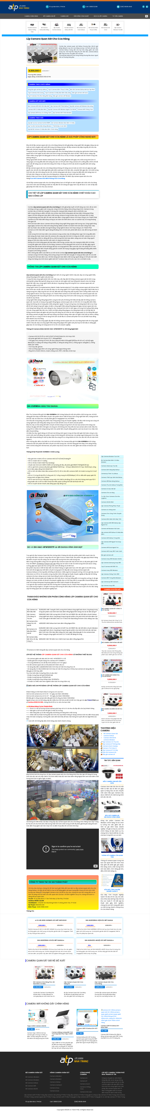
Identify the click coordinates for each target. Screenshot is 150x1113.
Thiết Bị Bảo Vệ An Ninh (59, 126)
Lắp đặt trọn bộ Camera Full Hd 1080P (39, 123)
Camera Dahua (55, 1082)
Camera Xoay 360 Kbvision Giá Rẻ (111, 559)
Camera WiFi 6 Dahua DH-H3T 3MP (86, 1029)
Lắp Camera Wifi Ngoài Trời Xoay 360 (111, 543)
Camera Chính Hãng (32, 16)
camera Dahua (108, 736)
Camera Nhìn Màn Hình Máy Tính (111, 519)
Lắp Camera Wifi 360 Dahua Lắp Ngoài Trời (111, 524)
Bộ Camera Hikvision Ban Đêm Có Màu (63, 123)
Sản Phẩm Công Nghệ (81, 16)
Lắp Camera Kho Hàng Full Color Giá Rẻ (111, 675)
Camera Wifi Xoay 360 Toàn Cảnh (111, 551)
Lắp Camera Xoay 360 (108, 585)
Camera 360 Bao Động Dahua (110, 481)
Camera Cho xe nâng (107, 492)
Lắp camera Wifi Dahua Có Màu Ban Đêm (112, 533)
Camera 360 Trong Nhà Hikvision (111, 578)
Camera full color (86, 1092)
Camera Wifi (64, 16)
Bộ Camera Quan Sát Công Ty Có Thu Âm (112, 609)
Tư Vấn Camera (117, 16)
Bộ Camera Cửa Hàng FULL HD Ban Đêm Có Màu (44, 983)
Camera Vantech (56, 1085)
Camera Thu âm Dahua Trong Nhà (111, 485)
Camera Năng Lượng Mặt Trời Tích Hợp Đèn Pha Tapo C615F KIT (62, 1034)
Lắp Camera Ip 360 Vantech (109, 582)
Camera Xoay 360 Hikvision (109, 570)
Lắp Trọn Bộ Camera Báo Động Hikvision (40, 126)
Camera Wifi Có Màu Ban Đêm (37, 109)
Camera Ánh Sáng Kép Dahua (110, 470)
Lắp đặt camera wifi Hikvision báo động (81, 106)
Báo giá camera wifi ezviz (80, 93)
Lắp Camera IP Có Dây (109, 750)
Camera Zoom (85, 1084)
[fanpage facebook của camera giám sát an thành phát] (143, 6)
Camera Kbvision (55, 1079)
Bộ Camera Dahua (32, 1083)
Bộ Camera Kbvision (32, 1080)
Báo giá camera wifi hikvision (62, 96)
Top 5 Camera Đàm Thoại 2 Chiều (58, 89)
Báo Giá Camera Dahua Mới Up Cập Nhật (82, 89)
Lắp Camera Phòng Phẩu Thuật (110, 506)
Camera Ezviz (54, 1091)
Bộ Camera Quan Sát (110, 734)
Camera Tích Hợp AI (109, 748)
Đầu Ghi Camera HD (108, 752)
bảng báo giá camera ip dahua (37, 89)
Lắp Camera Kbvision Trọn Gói (110, 456)
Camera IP (83, 1081)
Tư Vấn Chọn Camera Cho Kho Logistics (110, 497)
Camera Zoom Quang (109, 746)
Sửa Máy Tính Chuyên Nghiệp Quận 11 (112, 890)
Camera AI (83, 1078)
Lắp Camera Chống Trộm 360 (110, 574)
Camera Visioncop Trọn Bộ (109, 466)
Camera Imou (54, 1088)
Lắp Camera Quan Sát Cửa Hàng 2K (73, 983)
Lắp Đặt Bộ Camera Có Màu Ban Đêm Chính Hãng (43, 129)
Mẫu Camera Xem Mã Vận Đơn (112, 782)
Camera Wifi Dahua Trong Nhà (110, 538)
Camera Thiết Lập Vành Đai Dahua (111, 477)
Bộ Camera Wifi (31, 1086)
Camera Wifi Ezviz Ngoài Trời (109, 547)
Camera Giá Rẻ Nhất (107, 502)
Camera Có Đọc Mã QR (108, 489)
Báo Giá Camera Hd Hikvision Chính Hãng (112, 816)
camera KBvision (109, 740)
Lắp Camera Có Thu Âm (110, 742)
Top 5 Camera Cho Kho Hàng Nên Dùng (40, 96)
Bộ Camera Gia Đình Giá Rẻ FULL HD (112, 709)
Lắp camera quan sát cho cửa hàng (48, 38)
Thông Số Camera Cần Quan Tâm (112, 856)
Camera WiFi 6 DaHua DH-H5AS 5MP (110, 1026)
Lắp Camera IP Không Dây (110, 744)
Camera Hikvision (56, 1076)
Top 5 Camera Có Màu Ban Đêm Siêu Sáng (58, 93)
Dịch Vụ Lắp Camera (100, 16)
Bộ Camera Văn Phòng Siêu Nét (112, 642)
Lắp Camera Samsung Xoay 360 (111, 563)
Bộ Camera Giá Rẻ (49, 16)
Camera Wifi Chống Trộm (85, 109)
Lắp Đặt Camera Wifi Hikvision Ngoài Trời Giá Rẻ (62, 109)
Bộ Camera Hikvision (32, 1077)
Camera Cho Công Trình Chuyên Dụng (111, 514)
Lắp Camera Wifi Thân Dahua (59, 106)
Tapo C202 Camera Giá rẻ (36, 1026)
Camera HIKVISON (109, 738)
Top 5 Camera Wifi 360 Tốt (109, 566)
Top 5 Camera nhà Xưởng (36, 93)
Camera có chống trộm (108, 510)
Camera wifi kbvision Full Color (110, 528)
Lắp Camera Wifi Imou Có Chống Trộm (39, 112)
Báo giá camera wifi (107, 555)
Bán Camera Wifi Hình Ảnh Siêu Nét (38, 106)
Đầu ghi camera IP (108, 754)
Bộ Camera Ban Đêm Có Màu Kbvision (110, 461)
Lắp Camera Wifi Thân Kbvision (62, 112)
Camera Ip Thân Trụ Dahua (109, 473)
